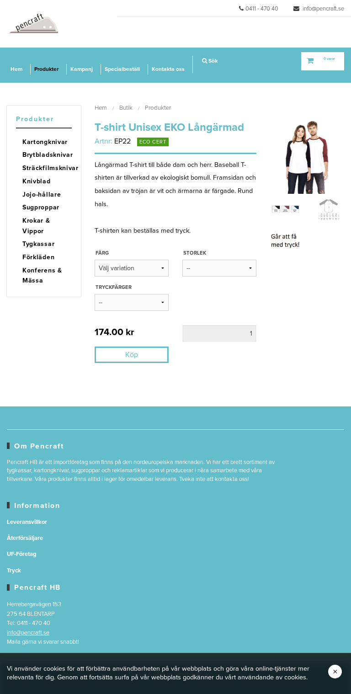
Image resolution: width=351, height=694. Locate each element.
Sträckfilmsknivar (47, 168)
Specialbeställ (122, 69)
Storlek (194, 253)
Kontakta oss (168, 69)
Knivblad (36, 181)
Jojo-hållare (41, 194)
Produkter (46, 69)
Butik (126, 108)
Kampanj (81, 69)
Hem (16, 69)
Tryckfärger (114, 287)
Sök (212, 61)
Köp (131, 354)
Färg (102, 253)
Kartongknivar (45, 142)
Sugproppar (40, 207)
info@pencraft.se (322, 8)
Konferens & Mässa (42, 275)
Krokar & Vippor (36, 226)
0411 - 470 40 (261, 8)
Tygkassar (38, 244)
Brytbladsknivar (47, 155)
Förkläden (38, 257)
